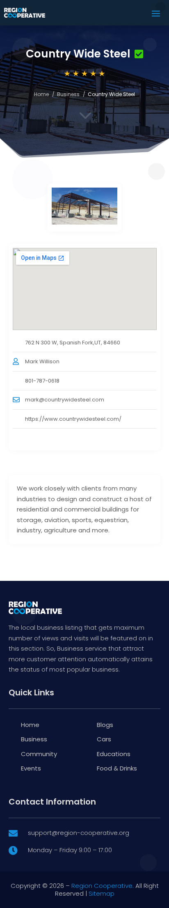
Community (39, 754)
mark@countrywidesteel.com (64, 400)
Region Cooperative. (102, 885)
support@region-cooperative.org (78, 832)
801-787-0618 (42, 381)
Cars (104, 739)
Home (41, 94)
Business (68, 94)
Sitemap (101, 893)
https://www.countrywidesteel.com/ (73, 419)
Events (31, 768)
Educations (113, 754)
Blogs (105, 724)
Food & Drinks (117, 768)
